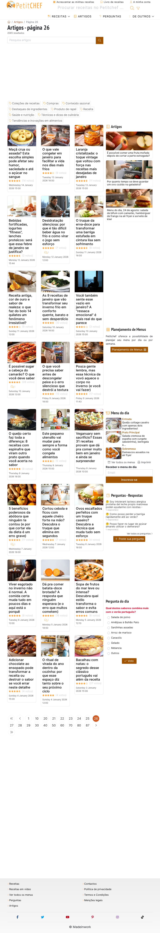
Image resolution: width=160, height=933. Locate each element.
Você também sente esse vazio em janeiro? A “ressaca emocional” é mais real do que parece (89, 309)
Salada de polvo (120, 617)
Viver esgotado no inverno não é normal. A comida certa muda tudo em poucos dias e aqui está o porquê (21, 598)
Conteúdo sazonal (78, 103)
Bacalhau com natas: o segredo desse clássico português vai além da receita (88, 669)
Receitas (58, 16)
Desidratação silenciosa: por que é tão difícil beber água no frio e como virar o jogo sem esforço (55, 232)
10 (37, 718)
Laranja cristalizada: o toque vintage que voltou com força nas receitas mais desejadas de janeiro (88, 163)
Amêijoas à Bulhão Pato (125, 622)
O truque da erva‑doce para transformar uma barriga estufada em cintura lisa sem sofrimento (88, 232)
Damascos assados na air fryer (135, 454)
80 (79, 725)
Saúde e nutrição (23, 114)
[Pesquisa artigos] (99, 40)
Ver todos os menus (123, 462)
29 (28, 725)
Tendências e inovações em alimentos (37, 120)
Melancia (116, 647)
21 (53, 718)
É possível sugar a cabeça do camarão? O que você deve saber (22, 372)
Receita (88, 109)
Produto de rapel (65, 109)
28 (20, 725)
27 (11, 725)
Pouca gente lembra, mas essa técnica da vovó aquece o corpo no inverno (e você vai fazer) (88, 378)
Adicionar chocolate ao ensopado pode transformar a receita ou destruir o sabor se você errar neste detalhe (21, 673)
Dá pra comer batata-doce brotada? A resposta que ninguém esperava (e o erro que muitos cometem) (54, 598)
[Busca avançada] (138, 8)
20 (45, 718)
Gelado (115, 642)
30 (37, 725)
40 (45, 725)
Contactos (90, 883)
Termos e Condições (96, 894)
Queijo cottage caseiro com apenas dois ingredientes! (135, 425)
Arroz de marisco (121, 632)
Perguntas (111, 16)
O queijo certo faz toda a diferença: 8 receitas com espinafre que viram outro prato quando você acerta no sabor (20, 449)
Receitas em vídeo (20, 889)
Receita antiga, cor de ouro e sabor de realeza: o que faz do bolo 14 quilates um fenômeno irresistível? (20, 309)
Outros (115, 653)
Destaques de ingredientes (29, 109)
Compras (53, 103)
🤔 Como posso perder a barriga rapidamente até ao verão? (125, 515)
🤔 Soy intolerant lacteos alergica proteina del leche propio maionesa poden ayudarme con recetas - (127, 504)
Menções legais (93, 900)
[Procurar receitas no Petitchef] (132, 7)
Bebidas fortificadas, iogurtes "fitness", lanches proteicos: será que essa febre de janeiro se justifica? (20, 236)
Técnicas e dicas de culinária (60, 114)
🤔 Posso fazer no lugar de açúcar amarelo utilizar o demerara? (126, 525)
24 (79, 718)
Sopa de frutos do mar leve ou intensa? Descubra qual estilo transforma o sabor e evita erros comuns (87, 598)
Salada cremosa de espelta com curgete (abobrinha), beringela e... (135, 440)
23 (71, 718)
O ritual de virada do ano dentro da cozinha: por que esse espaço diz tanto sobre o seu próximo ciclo (53, 675)
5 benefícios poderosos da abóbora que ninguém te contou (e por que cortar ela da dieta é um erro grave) (20, 522)
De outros (141, 16)
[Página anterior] (20, 718)
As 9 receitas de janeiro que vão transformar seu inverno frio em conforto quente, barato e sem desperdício (55, 307)
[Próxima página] (95, 725)
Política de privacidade (97, 889)
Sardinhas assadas (122, 627)
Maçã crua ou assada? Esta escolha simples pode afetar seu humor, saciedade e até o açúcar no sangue (21, 163)
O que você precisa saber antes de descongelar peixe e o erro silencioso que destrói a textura (55, 378)
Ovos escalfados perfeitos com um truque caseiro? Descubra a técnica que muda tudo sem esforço (89, 522)
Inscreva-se (129, 479)
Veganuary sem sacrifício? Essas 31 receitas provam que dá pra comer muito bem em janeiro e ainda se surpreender (89, 447)
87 (87, 725)
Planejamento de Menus (127, 349)
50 (54, 725)
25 (87, 718)
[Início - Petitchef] (8, 21)
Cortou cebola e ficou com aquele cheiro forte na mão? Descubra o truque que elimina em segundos (55, 522)
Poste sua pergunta (131, 538)
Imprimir (145, 462)
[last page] (11, 732)
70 (70, 725)
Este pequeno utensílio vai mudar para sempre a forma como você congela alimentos (54, 445)
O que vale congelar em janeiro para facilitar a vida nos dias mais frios (53, 159)
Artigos (84, 16)
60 (62, 725)
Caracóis (116, 637)
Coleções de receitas (26, 103)
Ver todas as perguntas (139, 533)
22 (62, 718)
